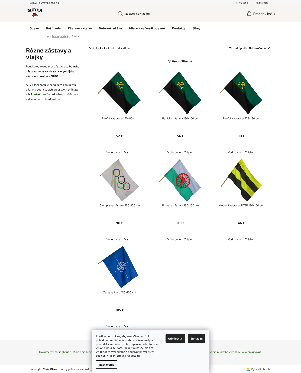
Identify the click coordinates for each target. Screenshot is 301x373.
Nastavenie (106, 364)
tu (138, 355)
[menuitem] (34, 28)
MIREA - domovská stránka (45, 2)
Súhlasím (196, 338)
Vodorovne (113, 152)
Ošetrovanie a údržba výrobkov (220, 351)
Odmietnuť (175, 338)
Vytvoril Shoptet (261, 369)
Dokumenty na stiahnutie (55, 351)
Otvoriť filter (180, 61)
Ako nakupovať (251, 351)
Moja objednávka (84, 351)
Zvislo (127, 152)
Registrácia (261, 2)
